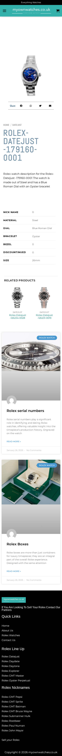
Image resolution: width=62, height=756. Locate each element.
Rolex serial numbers (25, 411)
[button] (21, 105)
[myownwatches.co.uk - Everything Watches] (31, 11)
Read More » (14, 441)
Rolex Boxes (17, 544)
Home (6, 124)
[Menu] (4, 11)
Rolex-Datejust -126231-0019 (44, 316)
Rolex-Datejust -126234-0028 (17, 316)
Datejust (16, 124)
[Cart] (58, 10)
